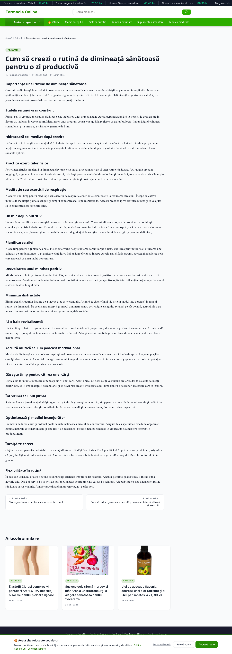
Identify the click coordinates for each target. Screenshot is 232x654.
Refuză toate (183, 644)
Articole (19, 38)
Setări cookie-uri (157, 634)
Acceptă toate (207, 644)
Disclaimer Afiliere (134, 634)
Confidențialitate (99, 634)
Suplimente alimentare (150, 22)
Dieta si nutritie (97, 22)
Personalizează (162, 644)
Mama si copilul (74, 22)
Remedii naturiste (122, 22)
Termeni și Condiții (75, 634)
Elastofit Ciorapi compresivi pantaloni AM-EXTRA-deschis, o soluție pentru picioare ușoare (31, 591)
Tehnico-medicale (179, 22)
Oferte (54, 22)
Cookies (116, 634)
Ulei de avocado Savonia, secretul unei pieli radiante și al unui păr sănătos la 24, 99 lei (143, 591)
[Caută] (186, 12)
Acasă (8, 38)
